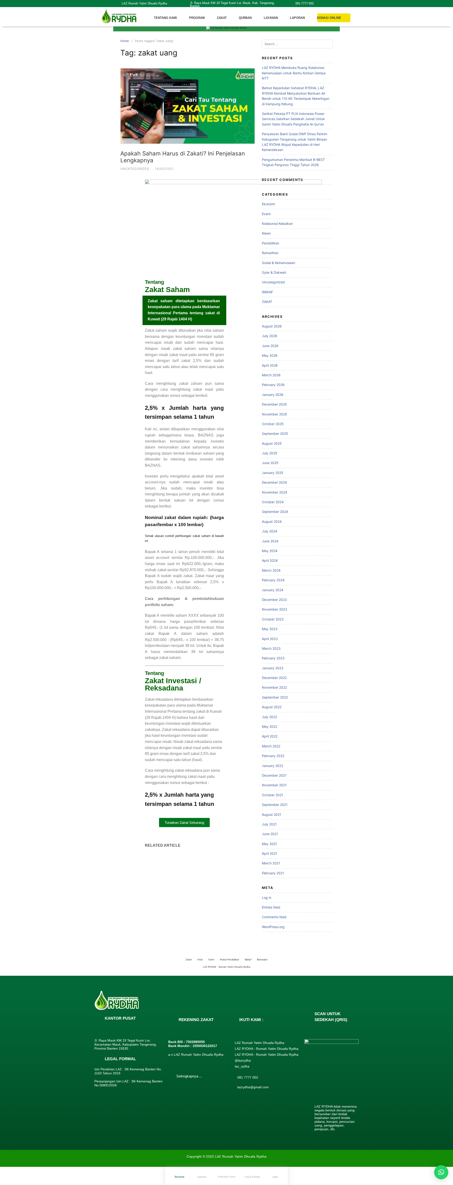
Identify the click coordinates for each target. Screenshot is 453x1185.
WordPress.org (273, 927)
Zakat (188, 959)
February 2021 (273, 873)
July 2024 (269, 531)
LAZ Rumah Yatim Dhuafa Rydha (144, 3)
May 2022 (269, 726)
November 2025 (274, 414)
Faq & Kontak (252, 1176)
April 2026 (270, 365)
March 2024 (271, 570)
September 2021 (275, 805)
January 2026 (272, 395)
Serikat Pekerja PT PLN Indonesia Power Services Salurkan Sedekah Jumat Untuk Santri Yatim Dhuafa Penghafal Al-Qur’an (293, 119)
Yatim (211, 959)
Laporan (201, 1176)
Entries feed (271, 907)
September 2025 (275, 433)
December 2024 (274, 482)
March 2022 (271, 746)
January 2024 (272, 590)
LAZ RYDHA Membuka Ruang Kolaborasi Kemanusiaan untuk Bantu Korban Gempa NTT (294, 73)
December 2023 (274, 600)
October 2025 (273, 424)
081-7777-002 (304, 3)
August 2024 (272, 521)
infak (200, 959)
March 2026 (271, 375)
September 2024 (275, 512)
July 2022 (269, 717)
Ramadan (262, 959)
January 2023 (272, 668)
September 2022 (275, 697)
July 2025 (269, 453)
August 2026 (272, 326)
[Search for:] (297, 44)
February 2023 (273, 658)
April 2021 (269, 853)
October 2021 (272, 795)
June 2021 (270, 834)
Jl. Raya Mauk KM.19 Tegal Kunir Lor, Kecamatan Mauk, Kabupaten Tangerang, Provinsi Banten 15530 (125, 1044)
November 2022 (274, 687)
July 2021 (269, 824)
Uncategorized (134, 169)
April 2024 (270, 560)
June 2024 (270, 541)
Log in (266, 898)
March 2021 (271, 863)
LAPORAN (297, 18)
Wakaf (248, 959)
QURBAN (245, 18)
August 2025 (272, 443)
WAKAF (267, 292)
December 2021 (274, 775)
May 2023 (269, 629)
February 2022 (273, 756)
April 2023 (270, 639)
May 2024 (269, 551)
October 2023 (273, 619)
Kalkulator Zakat (226, 1176)
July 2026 (269, 336)
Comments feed (274, 917)
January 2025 (272, 473)
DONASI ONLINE (329, 18)
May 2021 (269, 844)
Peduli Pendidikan (229, 959)
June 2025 (270, 463)
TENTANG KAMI (165, 18)
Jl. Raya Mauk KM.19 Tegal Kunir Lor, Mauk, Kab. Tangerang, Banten (232, 4)
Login (275, 1176)
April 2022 (269, 736)
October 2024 (273, 502)
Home (124, 41)
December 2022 (274, 678)
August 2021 (271, 814)
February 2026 (273, 385)
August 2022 (271, 707)
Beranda (179, 1176)
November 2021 (274, 785)
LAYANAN (271, 18)
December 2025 (274, 404)
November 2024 (274, 492)
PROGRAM (197, 18)
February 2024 (273, 580)
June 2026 (270, 346)
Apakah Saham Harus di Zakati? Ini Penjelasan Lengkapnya (182, 157)
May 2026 (269, 355)
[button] (441, 1172)
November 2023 (274, 609)
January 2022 (272, 766)
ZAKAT (222, 18)
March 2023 (271, 648)
